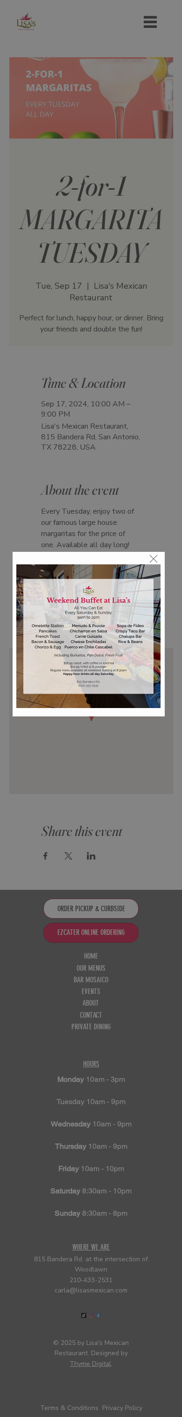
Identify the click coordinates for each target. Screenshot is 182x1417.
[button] (153, 559)
